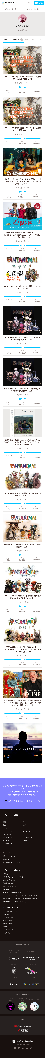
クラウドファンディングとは (13, 877)
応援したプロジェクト (13, 39)
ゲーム (24, 828)
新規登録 (40, 3)
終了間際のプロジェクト (11, 862)
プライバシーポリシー (10, 930)
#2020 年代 (6, 914)
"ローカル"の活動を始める (12, 892)
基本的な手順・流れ (9, 880)
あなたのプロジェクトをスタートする (24, 801)
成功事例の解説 (8, 883)
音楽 (24, 825)
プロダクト (26, 831)
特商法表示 (6, 933)
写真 (4, 825)
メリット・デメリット (10, 886)
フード (24, 840)
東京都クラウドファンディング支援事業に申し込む (21, 898)
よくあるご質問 (8, 917)
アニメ (5, 828)
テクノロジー (7, 837)
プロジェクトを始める (34, 9)
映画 (4, 822)
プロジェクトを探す (11, 9)
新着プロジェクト (9, 859)
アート (24, 822)
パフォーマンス (27, 837)
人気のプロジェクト (10, 856)
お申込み (6, 874)
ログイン (30, 3)
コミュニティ (7, 831)
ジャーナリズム (8, 843)
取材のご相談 (7, 923)
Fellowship (6, 889)
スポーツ (6, 840)
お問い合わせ (7, 920)
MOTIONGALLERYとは (11, 911)
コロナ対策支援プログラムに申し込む (16, 902)
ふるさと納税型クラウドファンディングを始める (20, 895)
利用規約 (6, 926)
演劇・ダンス (7, 834)
